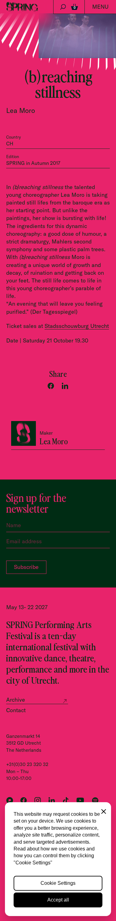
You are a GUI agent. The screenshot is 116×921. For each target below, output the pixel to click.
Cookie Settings (58, 883)
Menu (100, 6)
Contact (16, 710)
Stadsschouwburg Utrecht (77, 325)
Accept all (58, 899)
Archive (15, 699)
